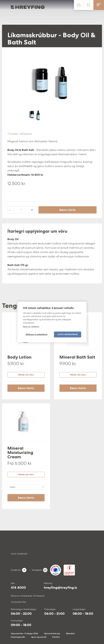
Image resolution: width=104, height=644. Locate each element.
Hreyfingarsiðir (18, 637)
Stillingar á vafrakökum (37, 334)
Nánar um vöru (26, 374)
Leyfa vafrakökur (67, 334)
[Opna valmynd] (98, 5)
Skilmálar (70, 633)
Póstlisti (56, 637)
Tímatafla (79, 5)
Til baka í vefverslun (19, 133)
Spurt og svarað (38, 637)
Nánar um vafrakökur (31, 327)
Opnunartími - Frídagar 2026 (24, 633)
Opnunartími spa (52, 633)
